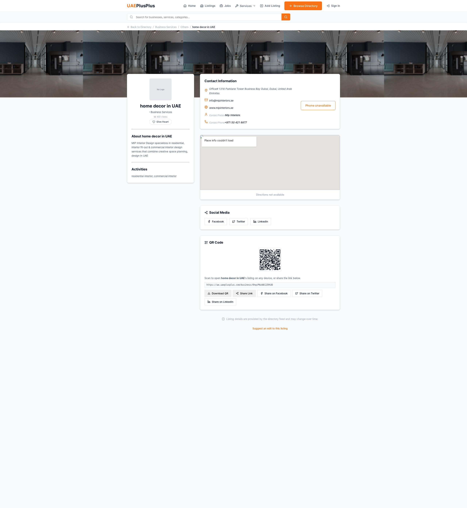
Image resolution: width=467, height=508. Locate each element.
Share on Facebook (276, 293)
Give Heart (163, 121)
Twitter (241, 221)
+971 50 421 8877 (236, 122)
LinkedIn (263, 221)
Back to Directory (141, 26)
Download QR (220, 293)
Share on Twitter (309, 293)
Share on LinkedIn (222, 301)
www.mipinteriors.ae (221, 107)
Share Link (246, 293)
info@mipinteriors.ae (221, 100)
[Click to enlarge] (270, 260)
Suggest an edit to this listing (270, 328)
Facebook (218, 221)
